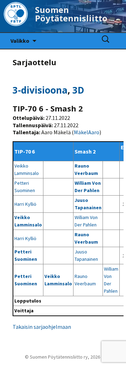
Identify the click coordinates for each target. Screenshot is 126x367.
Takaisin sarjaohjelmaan (42, 326)
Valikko (19, 40)
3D (78, 90)
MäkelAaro (86, 132)
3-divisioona (40, 90)
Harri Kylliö (25, 204)
